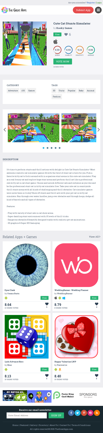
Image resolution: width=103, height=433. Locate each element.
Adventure (13, 90)
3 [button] (51, 148)
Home (15, 425)
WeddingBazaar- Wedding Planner (71, 290)
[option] (33, 128)
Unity (61, 90)
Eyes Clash (10, 290)
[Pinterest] (84, 413)
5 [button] (59, 148)
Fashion (57, 96)
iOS (23, 90)
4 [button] (55, 148)
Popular (71, 90)
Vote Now (62, 61)
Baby (81, 90)
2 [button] (47, 148)
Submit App (83, 10)
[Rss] (97, 413)
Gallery (33, 425)
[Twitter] (78, 413)
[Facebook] (71, 413)
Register (91, 2)
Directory (43, 425)
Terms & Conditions (81, 425)
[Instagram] (90, 413)
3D (54, 90)
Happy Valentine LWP (65, 361)
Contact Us (65, 425)
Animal (90, 90)
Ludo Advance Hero (14, 361)
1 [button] (43, 148)
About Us (54, 425)
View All (94, 236)
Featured (24, 425)
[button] (4, 129)
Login (99, 2)
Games (31, 90)
